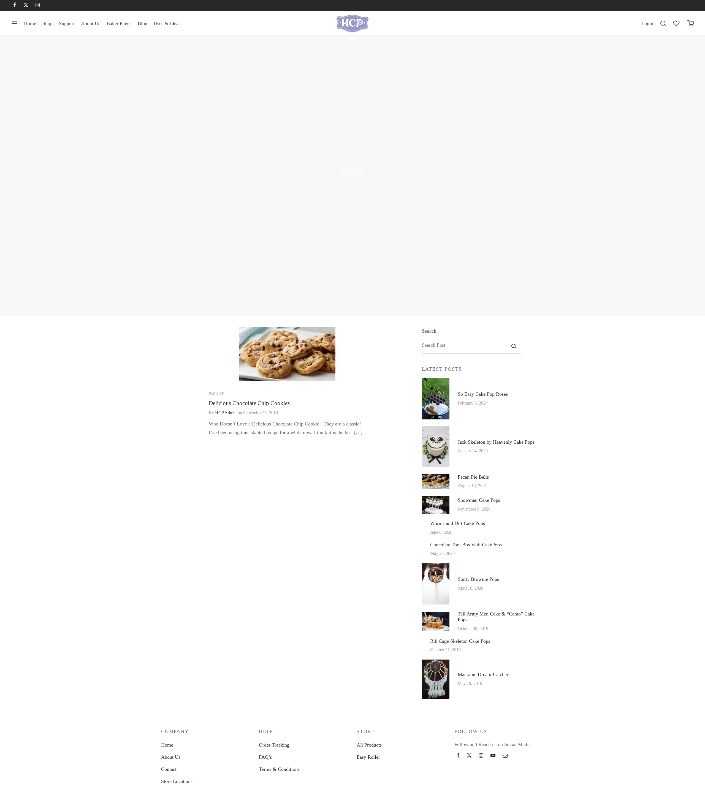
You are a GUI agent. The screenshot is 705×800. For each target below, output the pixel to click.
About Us (90, 23)
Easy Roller (368, 757)
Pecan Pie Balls (473, 476)
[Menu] (14, 23)
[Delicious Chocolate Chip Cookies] (287, 354)
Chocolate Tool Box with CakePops (466, 544)
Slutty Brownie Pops (478, 579)
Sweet (216, 393)
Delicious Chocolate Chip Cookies (249, 403)
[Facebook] (14, 5)
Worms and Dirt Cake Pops (457, 523)
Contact (169, 769)
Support (67, 23)
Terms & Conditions (279, 769)
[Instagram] (37, 5)
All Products (369, 745)
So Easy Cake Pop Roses (483, 394)
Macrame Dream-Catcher (483, 674)
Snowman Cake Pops (479, 500)
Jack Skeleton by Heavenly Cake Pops (496, 442)
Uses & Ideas (167, 23)
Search (429, 331)
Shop (47, 23)
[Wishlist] (677, 23)
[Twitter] (469, 756)
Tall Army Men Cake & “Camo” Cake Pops (496, 616)
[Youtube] (493, 756)
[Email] (505, 756)
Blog (142, 23)
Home (30, 23)
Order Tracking (274, 745)
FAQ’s (265, 757)
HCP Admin (226, 412)
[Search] (663, 23)
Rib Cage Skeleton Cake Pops (460, 641)
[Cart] (690, 23)
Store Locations (176, 781)
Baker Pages (119, 23)
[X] (26, 5)
